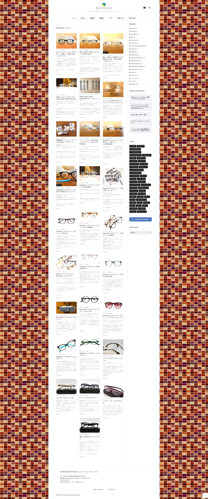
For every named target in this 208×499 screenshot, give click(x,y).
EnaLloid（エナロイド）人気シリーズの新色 (113, 234)
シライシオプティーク (136, 169)
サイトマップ (112, 489)
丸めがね (133, 193)
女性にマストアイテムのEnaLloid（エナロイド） (64, 275)
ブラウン (142, 181)
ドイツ (132, 178)
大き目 (140, 196)
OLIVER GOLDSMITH (89, 94)
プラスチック (146, 184)
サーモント (143, 166)
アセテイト (141, 158)
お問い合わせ (132, 18)
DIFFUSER (58, 187)
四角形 (132, 196)
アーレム (133, 161)
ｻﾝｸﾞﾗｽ (133, 211)
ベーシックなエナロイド (88, 397)
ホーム (74, 18)
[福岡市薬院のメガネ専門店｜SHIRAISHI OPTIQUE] (104, 6)
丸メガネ (142, 193)
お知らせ (83, 18)
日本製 (146, 202)
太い (147, 196)
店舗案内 (92, 18)
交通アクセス (120, 18)
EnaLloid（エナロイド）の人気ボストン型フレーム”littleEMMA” (113, 142)
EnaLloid (105, 55)
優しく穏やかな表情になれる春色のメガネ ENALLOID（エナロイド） (113, 59)
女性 (132, 199)
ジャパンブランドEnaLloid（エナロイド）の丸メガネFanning (89, 142)
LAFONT (133, 43)
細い (139, 205)
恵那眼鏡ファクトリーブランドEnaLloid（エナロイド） (66, 141)
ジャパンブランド (135, 173)
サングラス (134, 78)
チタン (143, 175)
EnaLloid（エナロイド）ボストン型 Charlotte (90, 186)
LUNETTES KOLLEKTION (138, 46)
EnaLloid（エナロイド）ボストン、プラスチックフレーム (113, 316)
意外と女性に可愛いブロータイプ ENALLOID (90, 53)
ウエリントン (134, 164)
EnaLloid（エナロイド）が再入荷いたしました (113, 189)
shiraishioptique (135, 152)
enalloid (141, 146)
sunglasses (147, 155)
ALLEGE (133, 31)
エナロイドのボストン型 (64, 398)
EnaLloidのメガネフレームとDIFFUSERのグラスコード (66, 190)
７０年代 (142, 208)
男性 (132, 205)
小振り (132, 202)
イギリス (142, 161)
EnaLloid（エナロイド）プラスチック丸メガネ (90, 310)
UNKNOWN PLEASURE (137, 66)
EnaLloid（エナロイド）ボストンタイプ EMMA (90, 226)
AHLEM (133, 28)
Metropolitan (134, 55)
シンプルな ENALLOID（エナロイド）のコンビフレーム (113, 101)
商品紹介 (101, 18)
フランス (133, 181)
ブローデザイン (135, 184)
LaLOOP (133, 49)
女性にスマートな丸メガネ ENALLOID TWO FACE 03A (66, 98)
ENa (132, 37)
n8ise (132, 72)
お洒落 (132, 158)
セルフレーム (134, 175)
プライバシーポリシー (98, 489)
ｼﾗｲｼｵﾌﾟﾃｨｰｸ (142, 211)
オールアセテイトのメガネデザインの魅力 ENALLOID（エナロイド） (66, 54)
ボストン (133, 187)
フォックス (141, 178)
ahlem (132, 146)
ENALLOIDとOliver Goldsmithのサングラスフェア (89, 98)
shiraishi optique (135, 155)
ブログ (110, 18)
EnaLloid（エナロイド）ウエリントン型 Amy (66, 232)
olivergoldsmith (135, 149)
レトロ (142, 190)
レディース (133, 190)
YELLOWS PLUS (135, 69)
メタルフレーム (143, 187)
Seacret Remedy (135, 63)
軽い (145, 205)
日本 (140, 202)
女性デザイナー (141, 199)
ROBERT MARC (135, 60)
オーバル (144, 164)
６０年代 (133, 208)
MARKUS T (134, 52)
